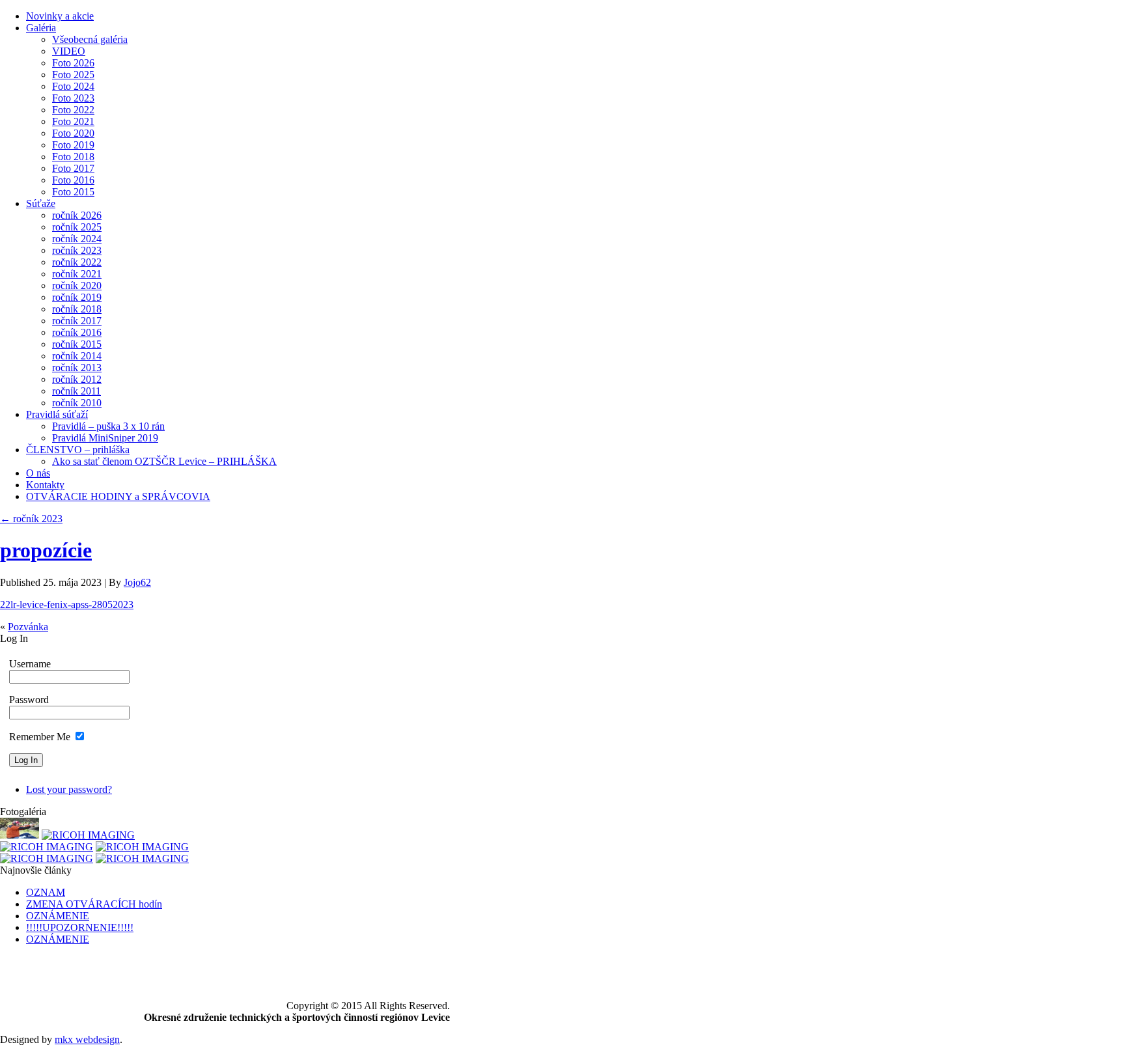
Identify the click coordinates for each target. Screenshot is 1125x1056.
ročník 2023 (77, 250)
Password (29, 699)
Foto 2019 (73, 144)
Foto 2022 (73, 109)
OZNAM (45, 892)
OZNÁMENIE (57, 915)
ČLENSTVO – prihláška (78, 449)
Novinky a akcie (60, 15)
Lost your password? (69, 789)
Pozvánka (28, 626)
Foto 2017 (73, 168)
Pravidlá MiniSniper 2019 (105, 437)
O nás (38, 473)
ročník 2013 (77, 367)
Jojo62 (137, 582)
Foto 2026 (73, 62)
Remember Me (39, 736)
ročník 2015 (77, 344)
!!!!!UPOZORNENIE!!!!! (79, 927)
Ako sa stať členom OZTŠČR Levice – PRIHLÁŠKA (164, 461)
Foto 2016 (73, 180)
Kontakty (45, 484)
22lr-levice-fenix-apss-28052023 (66, 604)
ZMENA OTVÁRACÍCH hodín (94, 904)
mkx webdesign (87, 1039)
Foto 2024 (73, 86)
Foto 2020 (73, 133)
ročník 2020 (77, 285)
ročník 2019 (77, 297)
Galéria (41, 27)
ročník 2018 (77, 308)
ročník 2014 (77, 355)
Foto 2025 (73, 74)
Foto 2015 (73, 191)
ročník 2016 (77, 332)
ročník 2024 (77, 238)
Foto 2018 (73, 156)
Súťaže (40, 203)
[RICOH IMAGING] (88, 835)
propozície (46, 550)
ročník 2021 (77, 273)
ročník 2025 (77, 226)
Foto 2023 (73, 98)
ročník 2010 (77, 402)
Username (30, 663)
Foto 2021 (73, 121)
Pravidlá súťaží (57, 414)
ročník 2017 (77, 320)
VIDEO (68, 51)
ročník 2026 (77, 215)
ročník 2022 (77, 262)
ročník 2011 (76, 390)
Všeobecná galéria (90, 39)
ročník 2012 (77, 379)
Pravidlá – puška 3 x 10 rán (108, 426)
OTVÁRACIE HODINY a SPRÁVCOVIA (118, 496)
